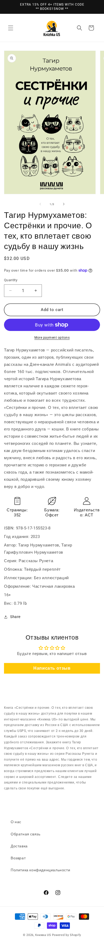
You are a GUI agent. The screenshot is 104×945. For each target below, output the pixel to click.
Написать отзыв (51, 668)
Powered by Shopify (66, 935)
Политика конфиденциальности (40, 870)
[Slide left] (40, 204)
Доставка (19, 846)
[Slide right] (64, 204)
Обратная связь (25, 834)
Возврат (18, 858)
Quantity (10, 280)
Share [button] (15, 617)
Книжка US (43, 935)
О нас (16, 822)
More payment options (52, 337)
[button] (11, 28)
